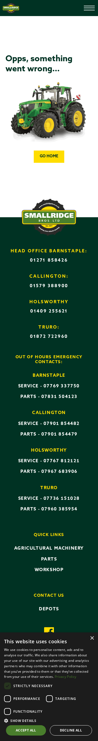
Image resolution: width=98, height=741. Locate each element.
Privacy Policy (65, 676)
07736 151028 (62, 499)
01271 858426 (49, 260)
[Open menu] (85, 5)
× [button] (92, 638)
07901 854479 (59, 434)
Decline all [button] (71, 730)
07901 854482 (62, 424)
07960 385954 (59, 509)
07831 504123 (59, 397)
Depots (49, 609)
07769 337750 (62, 386)
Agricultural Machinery (49, 548)
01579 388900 (49, 286)
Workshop (49, 570)
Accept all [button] (26, 730)
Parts (49, 559)
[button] (49, 720)
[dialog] (49, 686)
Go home (49, 156)
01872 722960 (49, 337)
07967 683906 (59, 472)
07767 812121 (62, 461)
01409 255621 (49, 311)
